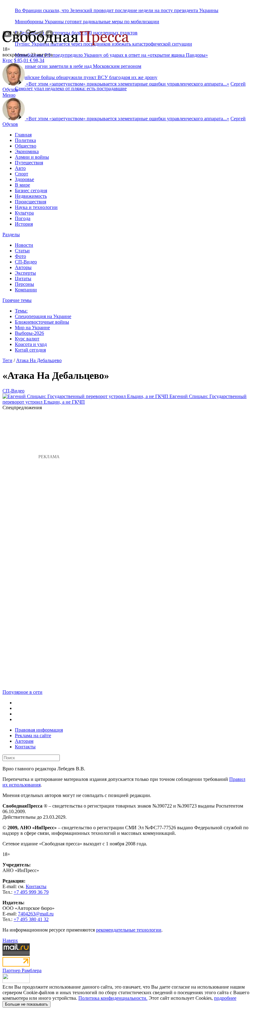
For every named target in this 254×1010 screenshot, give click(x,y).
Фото (20, 256)
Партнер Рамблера (22, 970)
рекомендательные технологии (128, 929)
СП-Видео (26, 261)
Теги (7, 360)
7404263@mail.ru (36, 913)
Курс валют (27, 338)
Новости (24, 245)
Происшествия (30, 201)
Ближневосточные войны (42, 322)
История (24, 224)
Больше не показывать (26, 1004)
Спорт (21, 173)
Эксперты (25, 273)
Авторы (23, 267)
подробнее (225, 998)
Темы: (21, 310)
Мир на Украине (32, 327)
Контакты (25, 746)
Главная (23, 134)
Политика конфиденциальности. (112, 998)
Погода (22, 218)
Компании (26, 289)
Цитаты (23, 278)
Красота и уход (31, 344)
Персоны (24, 284)
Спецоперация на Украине (43, 316)
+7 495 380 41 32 (31, 919)
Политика (25, 140)
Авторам (24, 741)
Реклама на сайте (33, 735)
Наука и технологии (36, 207)
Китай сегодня (30, 349)
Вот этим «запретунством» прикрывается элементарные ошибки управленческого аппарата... (127, 83)
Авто (20, 168)
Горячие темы (17, 300)
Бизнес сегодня (31, 190)
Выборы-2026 (29, 333)
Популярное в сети (22, 692)
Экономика (27, 151)
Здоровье (24, 179)
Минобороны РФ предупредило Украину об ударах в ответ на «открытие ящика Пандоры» (111, 55)
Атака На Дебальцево (39, 360)
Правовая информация (39, 730)
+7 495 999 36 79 (31, 892)
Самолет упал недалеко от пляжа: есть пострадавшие (71, 88)
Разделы (11, 234)
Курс (7, 60)
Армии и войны (32, 157)
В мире (22, 185)
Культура (24, 212)
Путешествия (29, 162)
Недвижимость (31, 196)
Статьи (22, 250)
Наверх (10, 940)
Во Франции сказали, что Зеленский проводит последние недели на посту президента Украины (116, 10)
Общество (25, 145)
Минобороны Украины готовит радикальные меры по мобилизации (87, 21)
